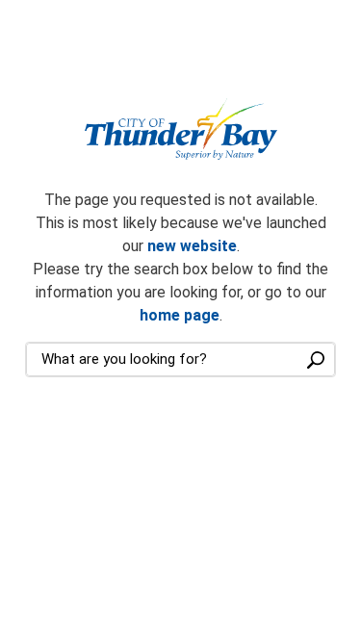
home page (179, 315)
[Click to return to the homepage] (181, 129)
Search (315, 359)
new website (192, 246)
